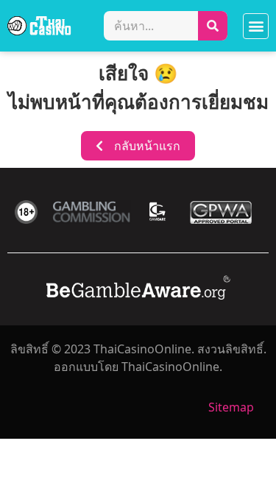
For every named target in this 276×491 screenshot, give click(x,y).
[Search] (212, 25)
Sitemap (231, 407)
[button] (256, 26)
